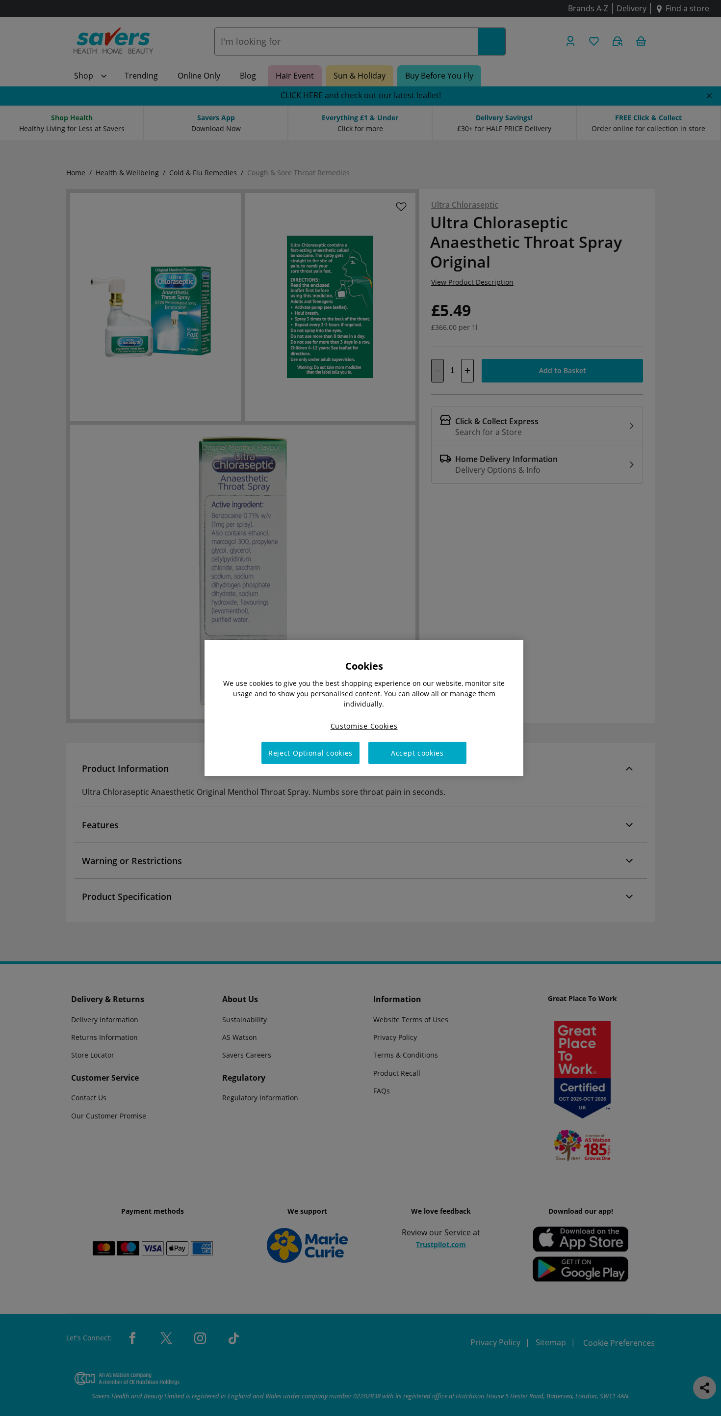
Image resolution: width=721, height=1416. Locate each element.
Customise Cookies (364, 726)
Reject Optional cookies (310, 753)
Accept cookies (417, 753)
